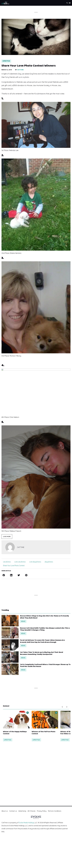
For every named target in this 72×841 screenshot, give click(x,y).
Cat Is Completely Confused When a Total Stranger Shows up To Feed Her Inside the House (45, 666)
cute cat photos (20, 562)
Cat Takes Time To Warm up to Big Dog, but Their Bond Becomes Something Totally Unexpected (41, 653)
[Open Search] (67, 2)
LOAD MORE (7, 536)
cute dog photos (35, 562)
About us (5, 811)
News (23, 621)
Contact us (13, 811)
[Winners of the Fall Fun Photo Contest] (45, 719)
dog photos (49, 562)
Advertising (22, 811)
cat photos (7, 562)
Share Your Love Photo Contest (14, 565)
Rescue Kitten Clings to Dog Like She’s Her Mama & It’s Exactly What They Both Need (44, 617)
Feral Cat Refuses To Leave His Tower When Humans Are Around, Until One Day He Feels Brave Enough (42, 641)
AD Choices (31, 811)
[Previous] (62, 707)
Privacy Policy (41, 811)
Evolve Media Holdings (26, 823)
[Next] (66, 707)
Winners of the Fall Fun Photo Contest (43, 733)
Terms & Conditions (54, 811)
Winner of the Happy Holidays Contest (15, 733)
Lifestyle (6, 61)
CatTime (20, 70)
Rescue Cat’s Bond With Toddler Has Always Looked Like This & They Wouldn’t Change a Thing (45, 629)
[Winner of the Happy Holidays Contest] (16, 719)
